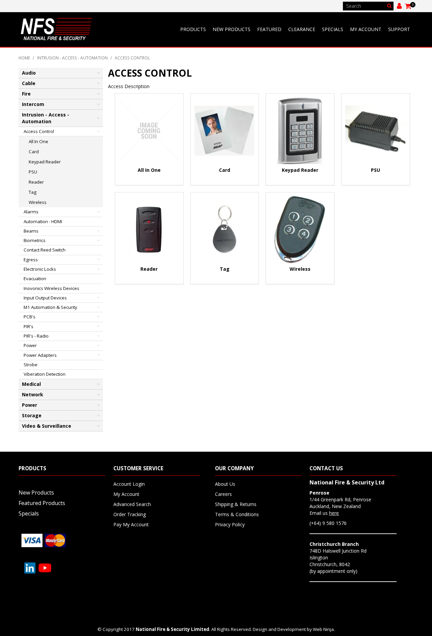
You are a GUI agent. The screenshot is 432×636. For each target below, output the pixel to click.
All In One (149, 170)
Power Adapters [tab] (40, 355)
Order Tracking (129, 514)
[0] (408, 6)
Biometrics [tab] (35, 240)
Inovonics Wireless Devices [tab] (51, 288)
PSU (375, 170)
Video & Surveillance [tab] (46, 426)
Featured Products (42, 503)
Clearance (301, 29)
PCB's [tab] (29, 317)
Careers (223, 494)
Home (24, 57)
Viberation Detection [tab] (44, 374)
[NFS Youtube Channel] (45, 567)
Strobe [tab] (30, 365)
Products (193, 29)
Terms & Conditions (237, 514)
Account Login (129, 484)
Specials (332, 29)
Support (399, 29)
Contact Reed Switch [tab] (44, 250)
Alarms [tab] (31, 212)
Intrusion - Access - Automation (72, 57)
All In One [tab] (38, 141)
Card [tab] (34, 152)
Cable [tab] (28, 83)
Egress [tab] (31, 260)
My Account (365, 29)
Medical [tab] (31, 384)
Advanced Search (132, 504)
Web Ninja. (324, 629)
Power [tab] (30, 345)
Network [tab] (32, 394)
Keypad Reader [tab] (45, 162)
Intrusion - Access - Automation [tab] (45, 118)
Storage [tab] (32, 415)
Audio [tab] (29, 73)
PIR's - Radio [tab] (36, 336)
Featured (269, 29)
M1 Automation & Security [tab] (50, 307)
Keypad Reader (300, 170)
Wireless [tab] (38, 202)
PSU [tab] (33, 172)
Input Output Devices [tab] (45, 298)
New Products (231, 29)
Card (224, 170)
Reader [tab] (36, 182)
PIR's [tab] (28, 326)
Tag (225, 269)
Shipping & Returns (235, 504)
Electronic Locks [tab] (40, 269)
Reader (149, 269)
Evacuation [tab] (35, 278)
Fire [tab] (26, 93)
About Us (225, 484)
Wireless (300, 269)
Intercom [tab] (33, 104)
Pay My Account (131, 524)
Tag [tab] (32, 192)
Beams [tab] (31, 231)
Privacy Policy (230, 524)
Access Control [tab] (39, 131)
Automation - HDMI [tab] (43, 221)
